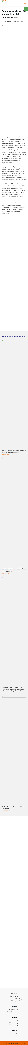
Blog (22, 21)
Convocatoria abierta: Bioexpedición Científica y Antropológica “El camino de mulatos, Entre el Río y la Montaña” (13, 689)
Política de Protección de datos (14, 1034)
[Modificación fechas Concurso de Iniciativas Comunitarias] (14, 750)
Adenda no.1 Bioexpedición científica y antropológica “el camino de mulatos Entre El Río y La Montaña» (14, 569)
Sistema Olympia (20, 1043)
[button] (26, 9)
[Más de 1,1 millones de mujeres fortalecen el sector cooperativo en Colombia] (14, 394)
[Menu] (25, 3)
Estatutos (14, 1036)
